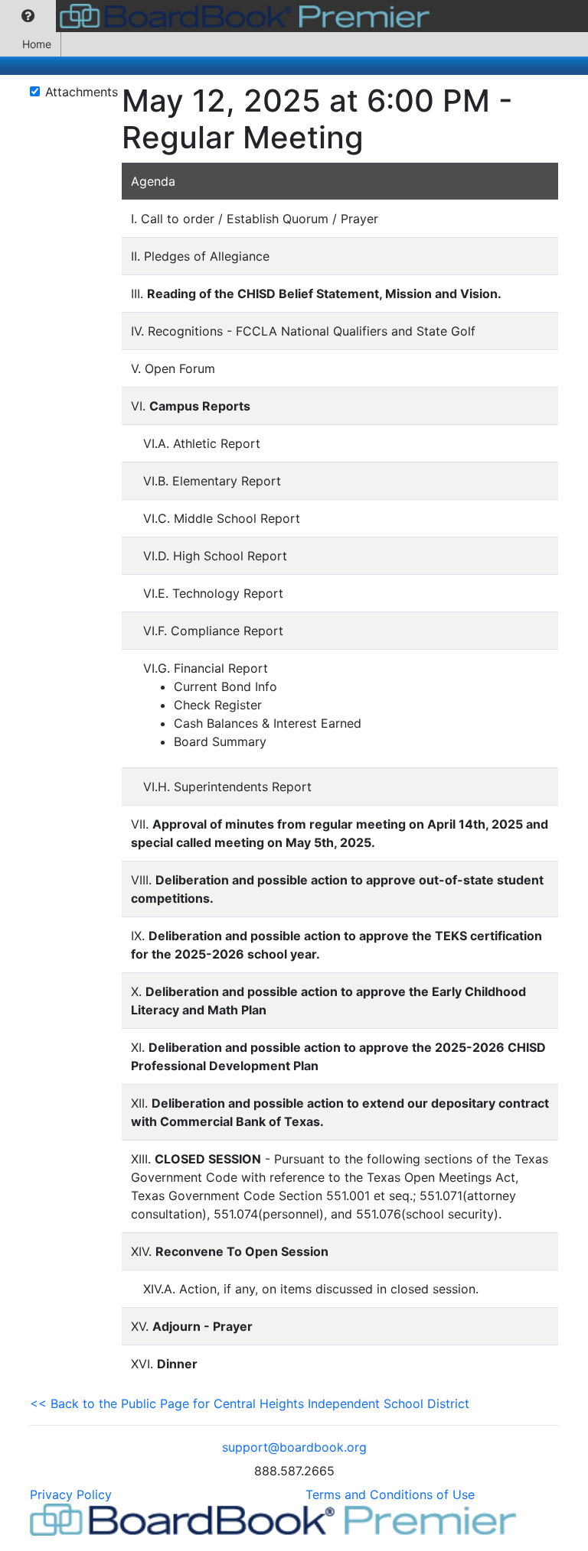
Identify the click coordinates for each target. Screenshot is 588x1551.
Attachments (81, 91)
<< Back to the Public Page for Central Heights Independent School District (249, 1403)
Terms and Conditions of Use (390, 1494)
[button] (28, 16)
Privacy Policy (71, 1494)
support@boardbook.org (294, 1447)
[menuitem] (28, 16)
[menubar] (218, 16)
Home (36, 43)
